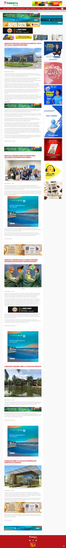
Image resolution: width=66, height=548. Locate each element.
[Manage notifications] (64, 546)
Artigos (38, 8)
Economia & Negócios (20, 8)
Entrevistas (33, 8)
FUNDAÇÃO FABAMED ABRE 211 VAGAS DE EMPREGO (22, 366)
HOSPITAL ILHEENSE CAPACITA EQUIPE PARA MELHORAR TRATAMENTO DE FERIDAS (19, 156)
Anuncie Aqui (54, 8)
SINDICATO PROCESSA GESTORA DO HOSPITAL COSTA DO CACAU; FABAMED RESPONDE (22, 44)
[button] (62, 8)
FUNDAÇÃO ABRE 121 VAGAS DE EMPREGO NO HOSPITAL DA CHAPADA (20, 461)
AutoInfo (48, 8)
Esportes (28, 8)
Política (13, 8)
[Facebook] (30, 540)
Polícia (8, 8)
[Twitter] (36, 540)
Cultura (43, 8)
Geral (4, 8)
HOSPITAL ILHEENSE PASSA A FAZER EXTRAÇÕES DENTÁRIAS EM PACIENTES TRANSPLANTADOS (21, 260)
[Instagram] (33, 540)
